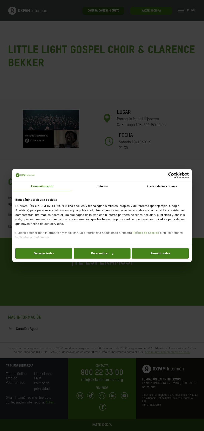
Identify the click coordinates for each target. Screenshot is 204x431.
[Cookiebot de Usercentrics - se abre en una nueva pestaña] (171, 175)
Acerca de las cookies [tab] (161, 186)
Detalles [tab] (102, 186)
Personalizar (100, 253)
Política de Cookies (146, 232)
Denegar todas (44, 253)
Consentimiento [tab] (42, 186)
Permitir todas (160, 253)
